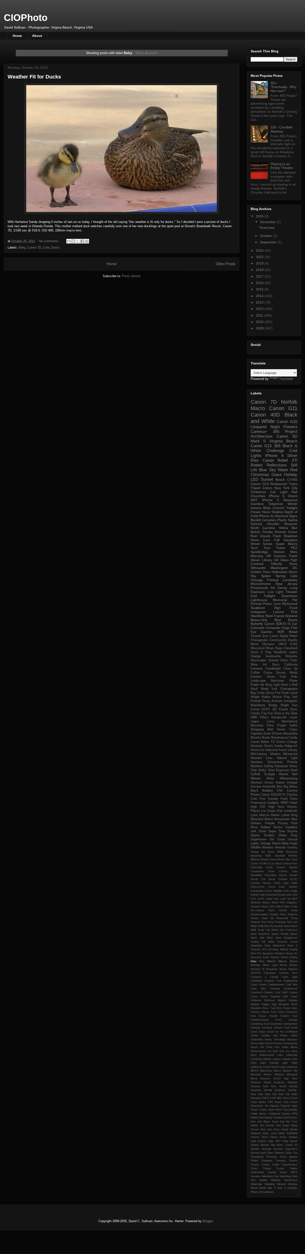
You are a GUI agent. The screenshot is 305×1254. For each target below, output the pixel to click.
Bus (288, 859)
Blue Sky (267, 470)
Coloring (275, 988)
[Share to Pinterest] (86, 241)
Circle (269, 867)
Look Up (285, 898)
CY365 (292, 479)
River (254, 827)
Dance (264, 996)
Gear (267, 1023)
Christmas (260, 474)
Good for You (275, 1031)
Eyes (293, 709)
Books (292, 620)
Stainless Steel (262, 616)
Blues (270, 648)
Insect (283, 750)
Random (278, 1117)
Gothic (254, 1035)
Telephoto (275, 504)
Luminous (291, 1066)
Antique (292, 782)
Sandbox (291, 827)
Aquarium (267, 953)
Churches (258, 496)
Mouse (266, 902)
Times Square (288, 1156)
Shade (293, 1129)
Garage (293, 1019)
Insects (256, 508)
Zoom (267, 733)
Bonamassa (279, 737)
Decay (282, 588)
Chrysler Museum (282, 524)
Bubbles (267, 790)
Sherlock (281, 516)
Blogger (208, 1221)
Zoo (265, 636)
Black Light (270, 965)
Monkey (279, 1074)
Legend (286, 1059)
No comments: (49, 241)
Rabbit (254, 1117)
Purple (281, 725)
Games (293, 886)
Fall (277, 540)
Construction (278, 640)
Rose (293, 564)
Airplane (291, 616)
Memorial (280, 600)
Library (292, 750)
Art (273, 588)
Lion (276, 898)
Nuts (253, 1094)
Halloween (279, 572)
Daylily (292, 640)
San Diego (282, 1125)
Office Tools (290, 906)
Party (283, 914)
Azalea (293, 957)
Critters (283, 871)
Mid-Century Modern (265, 754)
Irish (275, 1051)
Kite (280, 811)
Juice (294, 1051)
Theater (291, 592)
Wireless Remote (274, 847)
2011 (260, 315)
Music (275, 902)
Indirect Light (258, 894)
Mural (254, 1078)
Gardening (257, 1023)
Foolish (284, 1015)
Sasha (292, 520)
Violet (267, 945)
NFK (282, 902)
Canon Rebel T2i (263, 742)
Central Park (290, 863)
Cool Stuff (281, 992)
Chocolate (256, 867)
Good (294, 1027)
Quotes (286, 1113)
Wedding (270, 1184)
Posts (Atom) (131, 276)
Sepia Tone (276, 831)
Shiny (293, 766)
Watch (276, 843)
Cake (294, 859)
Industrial (271, 750)
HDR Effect (260, 717)
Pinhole (292, 762)
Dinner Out (258, 879)
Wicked (281, 1184)
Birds (267, 508)
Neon (266, 512)
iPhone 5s (266, 516)
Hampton (290, 540)
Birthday (255, 965)
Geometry (276, 1023)
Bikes (293, 786)
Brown (281, 859)
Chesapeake (259, 640)
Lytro (254, 815)
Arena (289, 953)
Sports (255, 835)
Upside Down (277, 1172)
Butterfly (257, 624)
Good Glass (258, 1031)
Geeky (278, 746)
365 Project (285, 431)
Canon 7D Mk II (260, 863)
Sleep (281, 1133)
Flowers (290, 427)
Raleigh (268, 1117)
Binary (293, 961)
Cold (254, 798)
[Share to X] (77, 241)
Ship (254, 770)
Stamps (264, 1144)
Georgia (255, 1027)
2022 (260, 257)
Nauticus (256, 1082)
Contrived (256, 992)
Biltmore (255, 859)
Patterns (292, 914)
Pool (294, 823)
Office (279, 906)
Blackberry (258, 705)
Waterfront (279, 945)
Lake (280, 1054)
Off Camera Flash (281, 556)
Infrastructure (258, 1051)
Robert (257, 465)
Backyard (291, 851)
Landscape (258, 680)
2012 (260, 309)
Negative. (291, 902)
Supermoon (258, 839)
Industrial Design (275, 894)
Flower (256, 512)
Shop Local (269, 1133)
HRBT (284, 802)
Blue (277, 620)
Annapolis (290, 701)
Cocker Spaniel (287, 867)
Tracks (255, 1164)
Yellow (283, 528)
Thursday (271, 1156)
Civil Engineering (286, 980)
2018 (260, 270)
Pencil (293, 1102)
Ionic (289, 894)
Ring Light (272, 684)
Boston (293, 965)
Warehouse (290, 1180)
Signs (293, 516)
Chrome (292, 794)
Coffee (255, 672)
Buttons (293, 969)
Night (275, 427)
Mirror (255, 644)
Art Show (267, 851)
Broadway (272, 969)
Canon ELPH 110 (264, 709)
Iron (282, 1051)
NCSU (277, 1078)
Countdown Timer (263, 871)
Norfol (282, 1086)
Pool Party (267, 922)
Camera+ (259, 431)
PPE (270, 1102)
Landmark (290, 811)
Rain (254, 536)
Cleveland (290, 648)
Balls (268, 855)
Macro (258, 408)
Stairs (254, 937)
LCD (253, 898)
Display (293, 1000)
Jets (294, 894)
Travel (293, 941)
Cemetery (269, 520)
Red (293, 470)
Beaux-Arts (259, 620)
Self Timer (258, 831)
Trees (293, 484)
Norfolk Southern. (275, 1090)
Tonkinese (258, 492)
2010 (260, 322)
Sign (277, 608)
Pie (267, 1105)
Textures (282, 941)
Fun (270, 713)
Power (254, 1109)
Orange (256, 656)
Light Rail (288, 492)
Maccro (264, 815)
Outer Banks (258, 1102)
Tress (254, 1168)
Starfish (255, 1148)
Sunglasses (290, 937)
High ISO (258, 806)
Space (293, 1141)
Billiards (271, 961)
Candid (274, 976)
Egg (274, 1004)
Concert (279, 508)
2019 (260, 263)
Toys (267, 548)
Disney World (286, 672)
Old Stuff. (291, 1094)
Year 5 (281, 1187)
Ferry (281, 1011)
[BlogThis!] (73, 241)
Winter (292, 504)
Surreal (255, 1152)
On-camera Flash (263, 910)
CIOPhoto (25, 17)
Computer (273, 628)
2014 (260, 296)
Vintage (265, 843)
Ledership (291, 1054)
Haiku (294, 1035)
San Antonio (267, 1125)
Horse (254, 1047)
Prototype (280, 922)
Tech (254, 548)
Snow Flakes (269, 1137)
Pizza (294, 918)
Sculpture (258, 608)
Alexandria (290, 733)
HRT (254, 500)
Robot (274, 929)
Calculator (269, 972)
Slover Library (261, 560)
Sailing (268, 766)
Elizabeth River (288, 1004)
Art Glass (281, 560)
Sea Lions (273, 1129)
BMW (280, 851)
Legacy (276, 1059)
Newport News (259, 906)
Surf (274, 689)
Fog (263, 713)
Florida (267, 532)
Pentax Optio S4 (262, 918)
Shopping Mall (262, 729)
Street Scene (261, 544)
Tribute (267, 1168)
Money (267, 1074)
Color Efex (258, 988)
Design (293, 875)
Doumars (257, 746)
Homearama (290, 1043)
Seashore (263, 933)
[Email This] (68, 241)
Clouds (265, 536)
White (270, 778)
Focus (262, 1015)
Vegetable (256, 945)
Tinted (254, 1160)
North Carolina (263, 528)
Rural (275, 1121)
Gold (287, 1027)
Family (255, 713)
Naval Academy (274, 1082)
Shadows (290, 536)
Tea (295, 1152)
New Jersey (286, 584)
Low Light (275, 592)
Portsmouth (259, 588)
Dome (271, 879)
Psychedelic (290, 1109)
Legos (255, 721)
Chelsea (269, 980)
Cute (46, 247)
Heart (293, 802)
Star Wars (266, 937)
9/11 (264, 949)
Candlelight (273, 668)
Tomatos (281, 1160)
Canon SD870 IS (277, 624)
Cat (272, 492)
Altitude (284, 949)
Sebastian (281, 766)
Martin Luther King (284, 815)
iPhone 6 (277, 496)
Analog (255, 851)
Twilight (291, 508)
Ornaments (275, 762)
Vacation (255, 1176)
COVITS (255, 972)
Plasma (274, 1105)
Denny (283, 875)
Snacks (255, 1137)
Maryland (257, 819)
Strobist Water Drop (280, 835)
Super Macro (286, 544)
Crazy (254, 996)
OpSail (283, 910)
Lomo (270, 721)
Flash (277, 536)
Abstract (256, 782)
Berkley (293, 855)
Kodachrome (266, 1054)
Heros (254, 1043)
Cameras (257, 668)
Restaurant (278, 484)
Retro (287, 926)
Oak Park (264, 1094)
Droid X (257, 652)
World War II (267, 1187)
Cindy (261, 693)
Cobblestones (276, 984)
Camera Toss (288, 972)
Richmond (289, 604)
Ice (262, 750)
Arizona (256, 786)
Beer (261, 961)
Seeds (285, 1129)
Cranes (293, 992)
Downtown (289, 596)
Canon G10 (287, 421)
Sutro (270, 1152)
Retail (293, 632)
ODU (272, 906)
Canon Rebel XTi (280, 460)
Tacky (288, 1152)
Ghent (292, 496)
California (291, 664)
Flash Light (281, 883)
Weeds (283, 774)
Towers (293, 1160)
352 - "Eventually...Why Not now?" (283, 87)
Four (294, 1015)
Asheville (269, 786)
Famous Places (260, 1011)
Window (292, 1184)
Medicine (256, 902)
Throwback (257, 1156)
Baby (22, 247)
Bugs (279, 648)
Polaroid (255, 922)
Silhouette (258, 568)
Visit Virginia (259, 1180)
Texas (266, 701)
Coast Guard (259, 984)
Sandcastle (273, 656)
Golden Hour (260, 572)
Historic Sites (286, 552)
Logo (282, 1066)
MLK (294, 898)
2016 (260, 283)
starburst (268, 1191)
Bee (279, 786)
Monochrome (261, 584)
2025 (260, 216)
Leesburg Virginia (261, 1059)
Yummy (292, 847)
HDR (280, 632)
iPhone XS (257, 1191)
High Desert (265, 1043)
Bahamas (256, 855)
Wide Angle (289, 843)
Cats (293, 576)
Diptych (281, 1000)
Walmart (275, 1180)
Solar (286, 1141)
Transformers (289, 1164)
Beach (280, 479)
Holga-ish (291, 746)
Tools (293, 660)
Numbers (257, 762)
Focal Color (276, 886)
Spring (280, 576)
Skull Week (260, 689)
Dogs (286, 628)
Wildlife (256, 847)
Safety (254, 1125)
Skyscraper (258, 660)
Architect (279, 953)
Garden (266, 632)
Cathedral (256, 980)
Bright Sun (289, 705)
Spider (266, 576)
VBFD (293, 1172)
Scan (254, 933)
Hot (262, 1047)
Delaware (256, 1000)
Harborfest (257, 1039)
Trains (280, 548)
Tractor (265, 1164)
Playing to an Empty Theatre (281, 166)
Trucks (280, 1168)
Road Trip (264, 929)
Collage (292, 742)
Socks (283, 1137)
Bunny (283, 969)
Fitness (267, 883)
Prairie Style (266, 1109)
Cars (266, 540)
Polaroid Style (289, 1105)
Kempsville (279, 717)
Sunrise (256, 524)
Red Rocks (290, 1117)
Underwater (257, 1172)
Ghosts (278, 1027)
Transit (279, 616)
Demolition (271, 875)
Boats (266, 737)
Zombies (292, 1187)
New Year (269, 1086)
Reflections (277, 465)
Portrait (280, 532)
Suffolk (255, 774)
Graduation (257, 890)
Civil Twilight (263, 596)
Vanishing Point (288, 1176)
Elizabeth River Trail (263, 1008)
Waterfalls (256, 1184)
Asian (266, 957)
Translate (286, 379)
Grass (268, 890)
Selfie (293, 725)
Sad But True (288, 1121)
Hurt (277, 1047)
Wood (254, 1187)
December (268, 222)
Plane (293, 680)
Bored (283, 965)
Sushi (263, 1152)
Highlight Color (281, 890)
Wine (254, 664)
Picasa (283, 823)
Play (287, 697)
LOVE (260, 898)
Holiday (290, 474)
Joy (287, 1051)
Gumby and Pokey (274, 1035)
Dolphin (255, 1004)
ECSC (293, 879)
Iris (269, 1051)
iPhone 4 (274, 455)
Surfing (255, 941)
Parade (273, 914)
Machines (277, 680)
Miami (268, 819)
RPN (294, 1113)
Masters (287, 1070)
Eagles (265, 1004)
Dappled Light (279, 996)
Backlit (255, 520)
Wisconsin (258, 648)
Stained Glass (278, 660)
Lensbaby (290, 580)
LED (254, 479)
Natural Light (287, 758)
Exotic (286, 1008)
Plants (282, 520)
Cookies (268, 992)
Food (293, 608)
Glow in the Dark (286, 713)
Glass (276, 474)
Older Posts (225, 264)
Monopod (292, 1074)
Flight (294, 883)
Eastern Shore (263, 676)
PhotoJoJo (257, 1105)
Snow (255, 540)
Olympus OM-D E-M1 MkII (266, 1098)
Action (268, 782)
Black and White (274, 418)
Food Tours (288, 798)
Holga (294, 890)
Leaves (278, 612)
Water (283, 470)
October (266, 236)
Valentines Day (270, 1176)
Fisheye (273, 580)
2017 (260, 276)
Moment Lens (262, 758)
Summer (278, 1148)
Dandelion (256, 875)
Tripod (255, 488)
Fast (273, 1011)
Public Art (257, 684)
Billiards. (283, 961)
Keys (254, 1054)
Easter (283, 709)
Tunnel (256, 636)
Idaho (285, 1047)
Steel (293, 770)
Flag (268, 652)
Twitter (293, 1168)
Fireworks (291, 1011)
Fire (277, 693)
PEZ (294, 548)
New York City (286, 488)
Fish (253, 1015)
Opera (286, 1098)
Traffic (275, 1164)
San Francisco (288, 929)
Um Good (277, 839)
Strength (266, 1148)
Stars (278, 937)
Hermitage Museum (285, 1039)
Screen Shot (258, 1129)
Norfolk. (292, 1090)
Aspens (274, 957)
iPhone (277, 733)
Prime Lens (272, 604)
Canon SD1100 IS (273, 794)
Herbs (268, 1039)
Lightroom (256, 1066)
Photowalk (282, 918)
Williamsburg (288, 778)
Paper (278, 1102)
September (269, 242)
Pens (270, 725)
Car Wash (276, 863)
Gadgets (273, 802)
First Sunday (268, 798)
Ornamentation (259, 914)
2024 (260, 250)
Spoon (293, 933)
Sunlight (269, 774)
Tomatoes (266, 1160)
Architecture (261, 436)
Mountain (257, 725)
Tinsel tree (267, 228)
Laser (293, 717)
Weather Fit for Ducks (34, 77)
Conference (290, 988)
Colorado (257, 628)
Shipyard (256, 1133)
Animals (277, 701)
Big (286, 786)
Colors (267, 488)
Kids (294, 676)
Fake (294, 1008)
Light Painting (269, 1062)
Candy (293, 737)
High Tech (276, 806)
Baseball (280, 855)
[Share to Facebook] (82, 241)
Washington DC (284, 568)
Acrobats (273, 949)
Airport (280, 782)
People (269, 823)
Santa (294, 1125)
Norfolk (289, 402)
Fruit (283, 676)
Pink (294, 612)
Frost (278, 1019)
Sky (253, 576)
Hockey (277, 1043)
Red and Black (260, 1121)
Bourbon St (257, 969)
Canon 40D (265, 415)
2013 (260, 302)
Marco (277, 1070)
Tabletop (279, 1152)
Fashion (255, 883)
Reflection (263, 926)
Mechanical (289, 721)
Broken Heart (269, 859)
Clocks (281, 742)
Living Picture (271, 1066)
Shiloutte (291, 656)
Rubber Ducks (271, 827)
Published (274, 1113)
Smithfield (291, 1133)
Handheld (280, 652)
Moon (293, 572)
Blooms (256, 737)
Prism (278, 1109)
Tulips (293, 729)
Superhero (291, 1148)
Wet (294, 774)
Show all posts (146, 53)
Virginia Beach (283, 441)
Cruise (268, 672)
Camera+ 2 (258, 976)
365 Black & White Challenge (274, 448)
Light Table (289, 1062)
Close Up (290, 668)
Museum (265, 1078)
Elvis (279, 1008)
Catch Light (289, 976)
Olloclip (276, 564)
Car (294, 624)
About (37, 36)
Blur (294, 528)
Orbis (294, 910)
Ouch (294, 1098)
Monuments (282, 819)
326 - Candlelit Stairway (281, 129)
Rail (261, 1117)
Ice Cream (268, 811)
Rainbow (256, 766)
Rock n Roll (289, 684)
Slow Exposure (278, 770)
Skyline (292, 831)
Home (17, 36)
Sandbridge (259, 552)
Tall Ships (267, 941)
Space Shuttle (279, 933)
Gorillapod (291, 1031)
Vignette (256, 733)
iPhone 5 (270, 500)
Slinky (262, 770)
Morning (257, 556)
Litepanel (259, 427)
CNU (280, 790)
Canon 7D (34, 247)
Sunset (267, 479)
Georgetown (290, 1023)
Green (292, 532)
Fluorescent (257, 886)
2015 (260, 289)
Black (255, 790)
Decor (270, 693)
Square (255, 1144)
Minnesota (290, 754)
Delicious (269, 1000)
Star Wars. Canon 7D (284, 1144)
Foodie (273, 1015)
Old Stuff (278, 1094)
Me (295, 1070)
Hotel (269, 1047)
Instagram (258, 612)
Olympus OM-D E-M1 (279, 644)
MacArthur (266, 1070)
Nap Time (290, 1078)
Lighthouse (259, 600)
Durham (282, 879)
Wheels (256, 778)
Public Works (259, 1113)
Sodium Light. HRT (269, 1141)
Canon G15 (261, 446)
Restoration (276, 926)
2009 (260, 328)
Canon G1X (260, 484)
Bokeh (255, 532)
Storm (281, 729)
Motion (277, 697)
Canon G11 (283, 408)
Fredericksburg (260, 1019)
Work (290, 945)
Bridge (273, 705)
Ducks (55, 247)
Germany (266, 1027)
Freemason (258, 802)
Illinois (293, 1047)
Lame (269, 898)
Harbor (265, 697)
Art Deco (271, 664)
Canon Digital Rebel (283, 636)
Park (286, 1102)
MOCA (255, 1070)
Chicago (257, 580)
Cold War (291, 984)
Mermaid (256, 1074)
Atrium (284, 957)
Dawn (294, 996)
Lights (293, 652)
